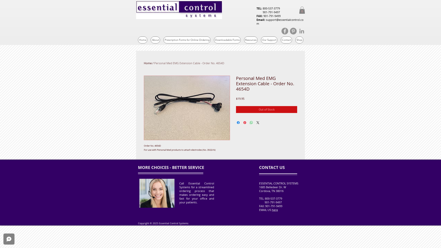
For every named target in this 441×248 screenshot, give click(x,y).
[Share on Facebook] (238, 123)
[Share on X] (258, 123)
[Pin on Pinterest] (245, 123)
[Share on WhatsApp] (251, 123)
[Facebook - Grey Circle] (284, 31)
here (275, 210)
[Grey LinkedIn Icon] (301, 31)
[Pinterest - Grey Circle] (293, 31)
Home (148, 63)
